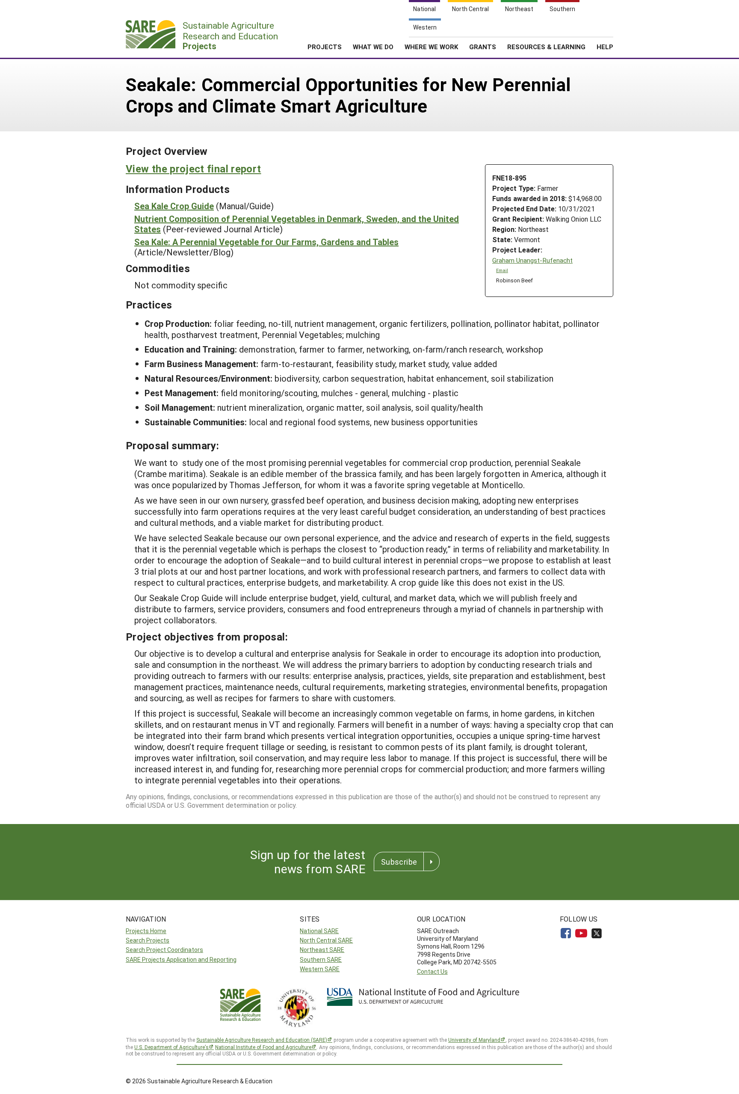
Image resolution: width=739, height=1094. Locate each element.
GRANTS (482, 46)
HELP (605, 46)
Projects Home (146, 931)
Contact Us (432, 971)
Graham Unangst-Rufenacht (532, 260)
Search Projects (147, 940)
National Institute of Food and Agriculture (263, 1047)
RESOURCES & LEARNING (546, 46)
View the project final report (193, 168)
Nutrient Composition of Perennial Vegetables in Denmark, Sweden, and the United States (296, 223)
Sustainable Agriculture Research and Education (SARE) (261, 1039)
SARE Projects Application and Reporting (181, 959)
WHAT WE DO (373, 46)
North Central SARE (326, 940)
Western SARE (320, 969)
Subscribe (399, 862)
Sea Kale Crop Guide (174, 205)
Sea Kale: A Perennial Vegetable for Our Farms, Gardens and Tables (266, 241)
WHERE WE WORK (431, 46)
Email (502, 270)
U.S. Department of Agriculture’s (171, 1047)
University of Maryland (474, 1039)
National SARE (319, 931)
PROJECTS (324, 46)
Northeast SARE (322, 950)
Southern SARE (321, 959)
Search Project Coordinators (164, 950)
